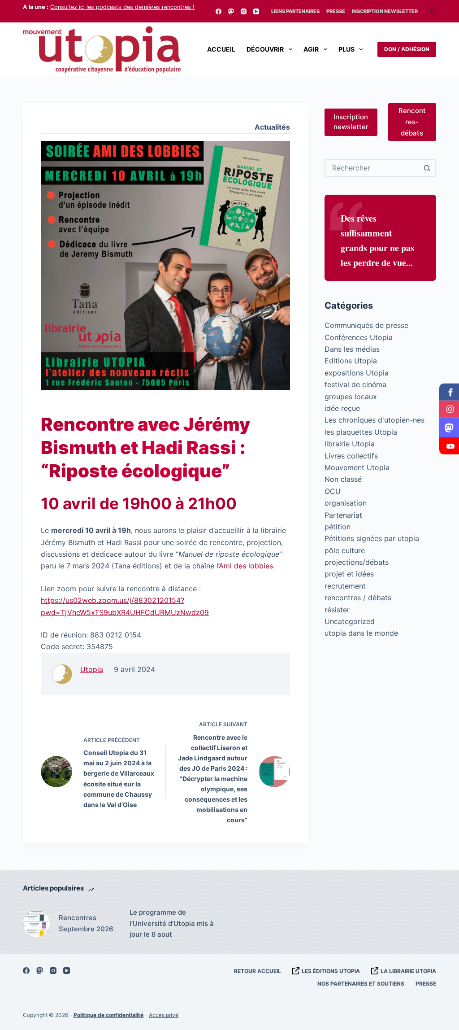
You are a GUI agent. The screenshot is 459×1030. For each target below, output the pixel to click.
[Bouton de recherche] (427, 168)
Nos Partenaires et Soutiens (360, 983)
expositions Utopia (357, 372)
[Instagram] (244, 11)
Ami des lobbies (246, 565)
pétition (338, 526)
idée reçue (342, 408)
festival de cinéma (355, 384)
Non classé (343, 479)
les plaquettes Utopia (361, 432)
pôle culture (345, 550)
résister (337, 609)
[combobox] (372, 168)
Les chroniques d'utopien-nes (374, 419)
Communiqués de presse (366, 325)
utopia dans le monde (361, 632)
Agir (311, 49)
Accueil (221, 49)
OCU (333, 491)
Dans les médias (352, 349)
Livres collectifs (351, 455)
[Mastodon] (231, 11)
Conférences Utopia (359, 337)
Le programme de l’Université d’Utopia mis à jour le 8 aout (172, 923)
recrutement (345, 585)
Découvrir (265, 49)
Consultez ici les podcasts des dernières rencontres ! (122, 7)
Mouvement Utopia (357, 467)
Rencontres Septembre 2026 (86, 923)
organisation (346, 502)
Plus (346, 49)
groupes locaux (351, 396)
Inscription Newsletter (385, 11)
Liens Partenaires (295, 11)
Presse (335, 11)
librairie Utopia (350, 443)
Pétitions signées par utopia (372, 538)
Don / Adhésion (406, 49)
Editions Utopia (351, 360)
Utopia (91, 669)
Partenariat (343, 515)
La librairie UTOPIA (408, 971)
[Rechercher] (433, 11)
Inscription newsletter (350, 122)
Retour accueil (257, 971)
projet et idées (349, 573)
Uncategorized (350, 621)
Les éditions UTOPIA (331, 971)
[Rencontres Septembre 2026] (36, 923)
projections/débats (357, 562)
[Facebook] (218, 11)
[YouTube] (256, 11)
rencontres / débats (358, 597)
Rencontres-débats (412, 121)
